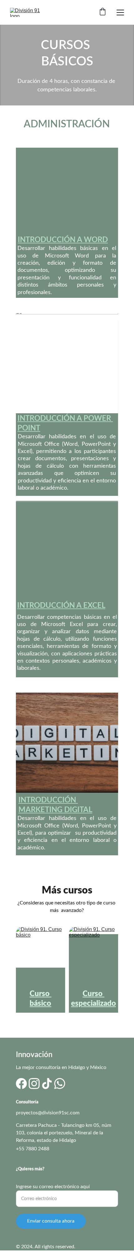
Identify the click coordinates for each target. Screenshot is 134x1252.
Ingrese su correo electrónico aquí (53, 1186)
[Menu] (120, 12)
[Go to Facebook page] (21, 1083)
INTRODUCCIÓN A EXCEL (61, 605)
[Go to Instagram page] (34, 1083)
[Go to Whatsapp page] (59, 1083)
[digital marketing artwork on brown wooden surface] (67, 743)
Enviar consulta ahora (50, 1221)
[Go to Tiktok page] (46, 1083)
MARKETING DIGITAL (55, 810)
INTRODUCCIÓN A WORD (63, 240)
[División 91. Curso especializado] (93, 955)
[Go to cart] (102, 12)
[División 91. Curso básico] (40, 955)
